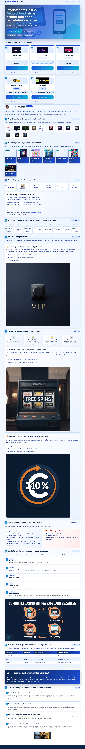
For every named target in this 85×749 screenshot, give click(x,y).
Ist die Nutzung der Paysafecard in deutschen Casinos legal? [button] (24, 714)
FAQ (79, 1)
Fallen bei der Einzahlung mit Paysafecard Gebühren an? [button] (22, 703)
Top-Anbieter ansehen (14, 31)
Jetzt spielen (17, 68)
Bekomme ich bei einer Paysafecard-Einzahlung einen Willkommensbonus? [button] (27, 724)
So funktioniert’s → (28, 31)
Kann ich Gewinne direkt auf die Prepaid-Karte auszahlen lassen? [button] (25, 693)
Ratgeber (75, 1)
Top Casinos (69, 1)
